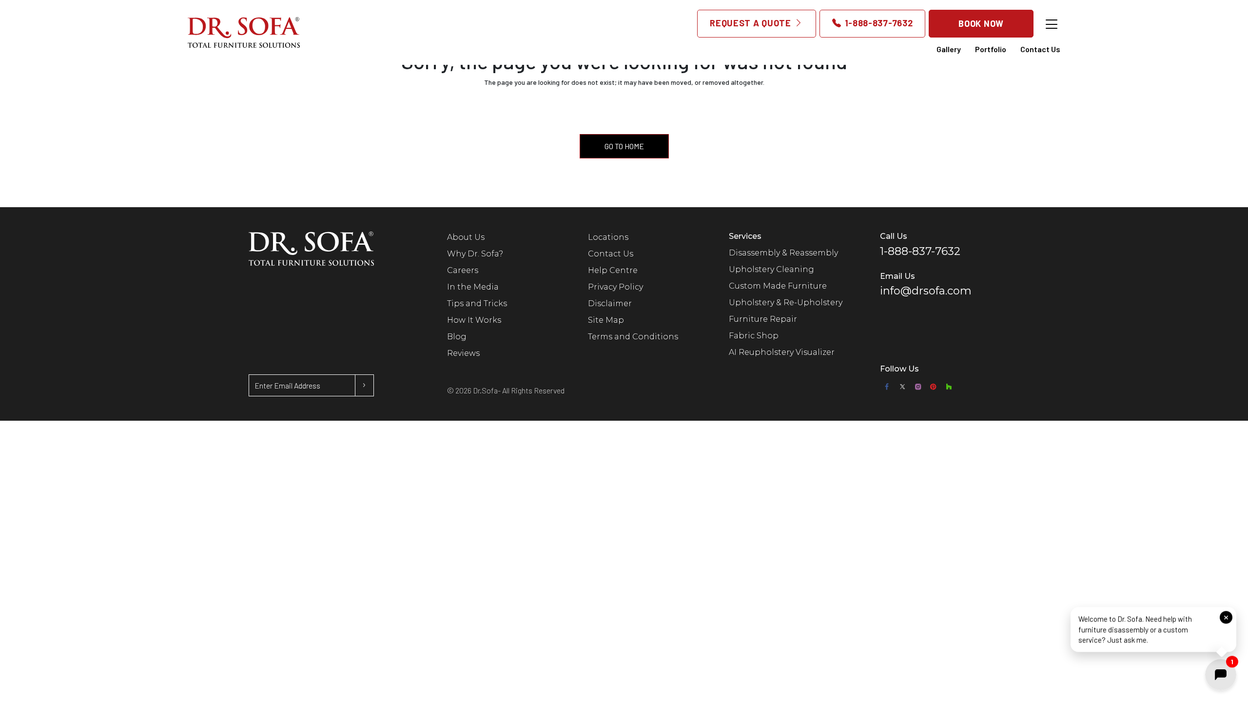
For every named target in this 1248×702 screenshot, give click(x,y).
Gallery (948, 49)
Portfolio (990, 49)
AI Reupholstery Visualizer (782, 352)
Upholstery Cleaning (771, 269)
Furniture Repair (763, 319)
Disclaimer (610, 303)
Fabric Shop (754, 335)
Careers (462, 270)
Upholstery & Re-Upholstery (785, 302)
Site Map (606, 320)
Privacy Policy (615, 287)
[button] (1153, 628)
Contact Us (1040, 49)
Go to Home (624, 146)
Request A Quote (751, 23)
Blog (457, 336)
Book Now (981, 23)
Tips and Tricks (477, 303)
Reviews (463, 353)
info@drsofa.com (926, 290)
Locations (608, 237)
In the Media (473, 287)
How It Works (474, 320)
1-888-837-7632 (877, 23)
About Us (466, 237)
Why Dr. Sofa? (475, 253)
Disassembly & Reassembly (783, 252)
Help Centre (613, 270)
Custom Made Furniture (778, 286)
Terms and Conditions (633, 336)
